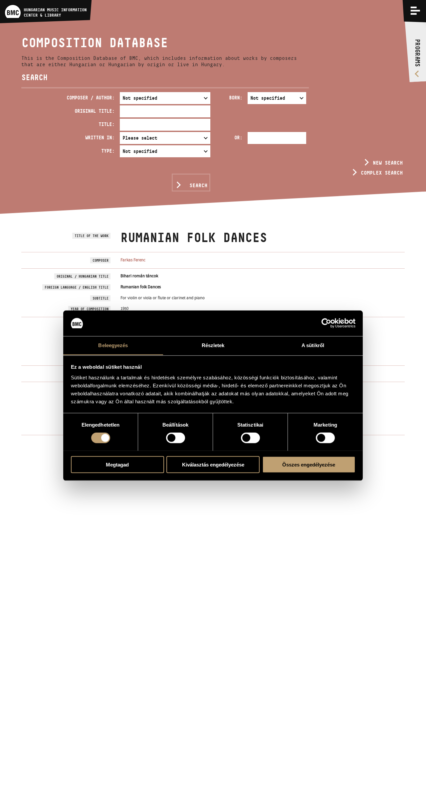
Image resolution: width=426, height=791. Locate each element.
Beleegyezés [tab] (113, 345)
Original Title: (94, 111)
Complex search (382, 173)
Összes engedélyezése (308, 464)
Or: (238, 137)
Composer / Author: (90, 97)
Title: (106, 124)
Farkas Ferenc (132, 260)
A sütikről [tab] (313, 345)
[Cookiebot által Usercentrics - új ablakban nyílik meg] (326, 323)
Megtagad (117, 464)
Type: (107, 151)
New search (388, 163)
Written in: (99, 137)
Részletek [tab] (213, 345)
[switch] (175, 437)
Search (198, 185)
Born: (235, 97)
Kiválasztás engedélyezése (213, 464)
